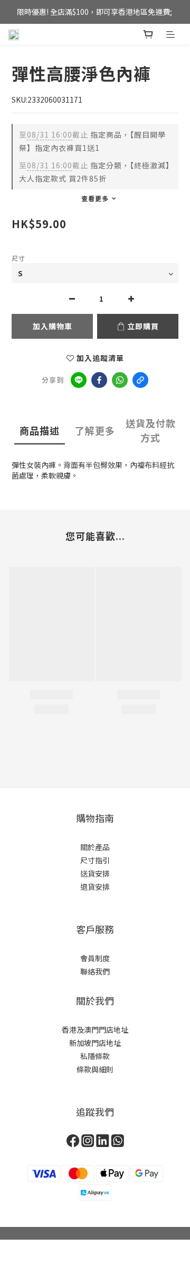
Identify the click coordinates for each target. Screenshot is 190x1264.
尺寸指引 (95, 860)
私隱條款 (95, 1056)
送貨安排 (95, 873)
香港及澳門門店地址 (95, 1029)
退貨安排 (95, 886)
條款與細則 (95, 1069)
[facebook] (99, 380)
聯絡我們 (95, 971)
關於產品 (95, 847)
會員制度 (95, 958)
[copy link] (140, 380)
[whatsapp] (120, 380)
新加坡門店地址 (95, 1042)
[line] (79, 380)
